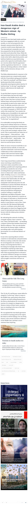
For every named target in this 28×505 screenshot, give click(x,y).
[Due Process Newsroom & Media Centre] (8, 3)
